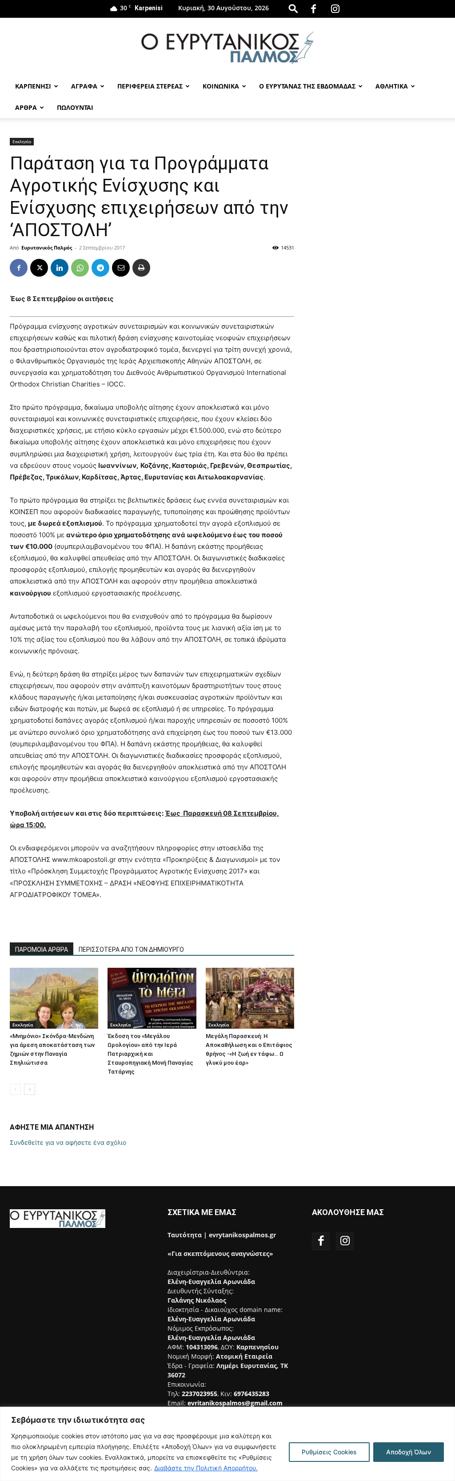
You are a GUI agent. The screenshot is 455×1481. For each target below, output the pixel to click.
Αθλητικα (391, 86)
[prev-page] (15, 1089)
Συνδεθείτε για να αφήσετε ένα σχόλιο (68, 1142)
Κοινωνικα (221, 86)
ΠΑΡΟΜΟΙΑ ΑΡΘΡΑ (41, 949)
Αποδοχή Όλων (408, 1452)
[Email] (121, 268)
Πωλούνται (75, 107)
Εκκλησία (21, 141)
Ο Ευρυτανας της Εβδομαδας (307, 86)
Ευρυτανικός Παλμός (46, 247)
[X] (39, 268)
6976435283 (251, 1393)
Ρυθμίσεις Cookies (329, 1452)
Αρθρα (26, 107)
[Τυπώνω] (141, 268)
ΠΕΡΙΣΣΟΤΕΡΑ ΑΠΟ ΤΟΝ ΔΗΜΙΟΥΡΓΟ (131, 949)
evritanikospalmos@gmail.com (235, 1403)
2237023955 (199, 1393)
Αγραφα (84, 86)
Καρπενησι (33, 86)
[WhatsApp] (80, 268)
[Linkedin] (59, 268)
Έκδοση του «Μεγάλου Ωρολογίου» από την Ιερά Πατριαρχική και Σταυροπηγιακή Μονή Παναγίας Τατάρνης (150, 1054)
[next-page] (29, 1089)
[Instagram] (335, 9)
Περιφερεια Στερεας (150, 86)
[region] (227, 1444)
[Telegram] (100, 268)
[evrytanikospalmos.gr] (227, 47)
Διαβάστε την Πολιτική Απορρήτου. (206, 1468)
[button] (293, 8)
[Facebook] (313, 9)
